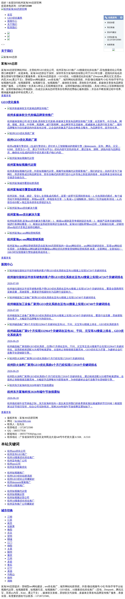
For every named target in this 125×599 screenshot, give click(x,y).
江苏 (9, 520)
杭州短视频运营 (15, 494)
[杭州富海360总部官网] (14, 9)
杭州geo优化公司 (16, 451)
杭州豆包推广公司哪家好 (20, 504)
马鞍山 (11, 574)
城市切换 (7, 510)
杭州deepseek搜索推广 (19, 482)
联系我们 (12, 27)
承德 (9, 571)
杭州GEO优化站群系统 (19, 476)
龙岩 (9, 561)
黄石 (9, 565)
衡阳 (9, 529)
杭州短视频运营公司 (18, 497)
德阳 (9, 545)
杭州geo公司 (14, 464)
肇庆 (9, 555)
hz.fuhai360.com (23, 421)
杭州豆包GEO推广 (17, 454)
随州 (9, 552)
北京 (9, 533)
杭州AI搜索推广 (16, 485)
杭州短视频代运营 (17, 491)
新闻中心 (12, 21)
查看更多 (6, 95)
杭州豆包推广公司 (17, 460)
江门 (9, 542)
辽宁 (9, 568)
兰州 (9, 558)
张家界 (11, 526)
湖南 (9, 581)
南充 (9, 523)
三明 (9, 517)
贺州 (9, 536)
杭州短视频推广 (15, 472)
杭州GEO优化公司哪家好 (20, 479)
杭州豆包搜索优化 (17, 467)
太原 (9, 549)
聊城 (9, 539)
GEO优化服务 (14, 18)
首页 (9, 14)
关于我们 (12, 24)
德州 (9, 577)
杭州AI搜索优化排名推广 (20, 457)
